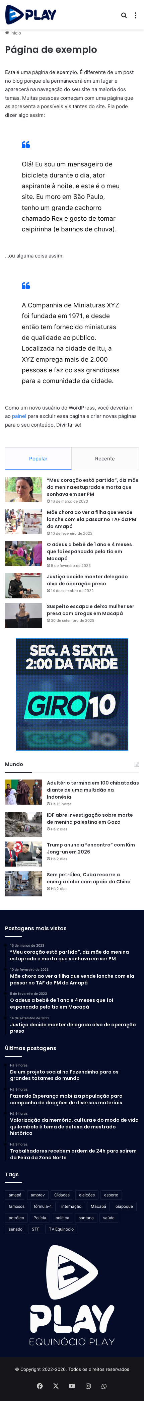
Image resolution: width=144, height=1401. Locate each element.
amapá (15, 1194)
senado (15, 1229)
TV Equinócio (61, 1229)
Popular (38, 458)
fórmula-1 (43, 1206)
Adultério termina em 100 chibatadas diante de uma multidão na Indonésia (93, 790)
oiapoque (124, 1206)
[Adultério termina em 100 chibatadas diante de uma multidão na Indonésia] (23, 792)
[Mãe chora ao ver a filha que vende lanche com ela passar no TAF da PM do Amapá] (23, 521)
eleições (87, 1194)
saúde (109, 1217)
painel (19, 416)
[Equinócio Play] (31, 15)
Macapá (98, 1206)
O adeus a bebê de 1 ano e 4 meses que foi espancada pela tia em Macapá (89, 551)
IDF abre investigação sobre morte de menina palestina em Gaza (90, 818)
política (62, 1217)
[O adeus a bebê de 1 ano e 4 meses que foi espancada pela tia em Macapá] (23, 553)
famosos (16, 1206)
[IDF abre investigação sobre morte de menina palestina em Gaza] (23, 824)
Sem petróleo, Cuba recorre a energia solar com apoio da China (89, 878)
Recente (105, 458)
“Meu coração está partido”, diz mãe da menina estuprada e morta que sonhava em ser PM (93, 487)
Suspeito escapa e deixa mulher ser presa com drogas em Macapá (90, 610)
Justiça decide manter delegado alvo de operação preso (87, 580)
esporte (111, 1194)
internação (71, 1206)
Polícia (39, 1217)
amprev (38, 1194)
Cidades (62, 1194)
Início (15, 32)
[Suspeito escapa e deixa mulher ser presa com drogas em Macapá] (23, 615)
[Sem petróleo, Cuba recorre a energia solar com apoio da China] (23, 883)
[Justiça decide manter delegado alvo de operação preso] (23, 585)
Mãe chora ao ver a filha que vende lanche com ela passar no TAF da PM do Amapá (91, 519)
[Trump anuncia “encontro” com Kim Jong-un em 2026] (23, 854)
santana (86, 1217)
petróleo (16, 1217)
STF (36, 1229)
